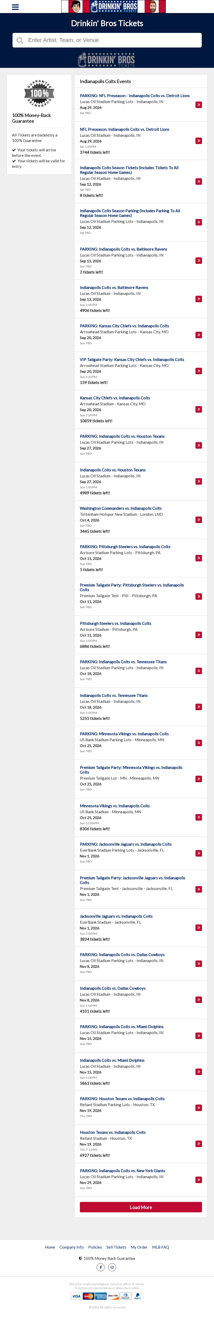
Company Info (72, 1247)
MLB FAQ (160, 1247)
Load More (141, 1207)
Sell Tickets (116, 1247)
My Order (139, 1247)
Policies (95, 1247)
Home (50, 1247)
